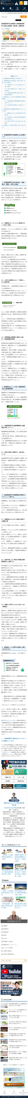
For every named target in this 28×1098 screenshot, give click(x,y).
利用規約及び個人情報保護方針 (23, 1093)
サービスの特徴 (10, 9)
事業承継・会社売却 (8, 941)
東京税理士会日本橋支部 (11, 808)
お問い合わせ (24, 9)
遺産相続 (5, 925)
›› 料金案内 (7, 781)
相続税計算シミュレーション (10, 944)
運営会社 (4, 1093)
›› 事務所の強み (20, 781)
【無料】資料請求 (7, 951)
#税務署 (7, 29)
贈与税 (4, 935)
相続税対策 (6, 932)
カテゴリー (3, 9)
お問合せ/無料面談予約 (8, 954)
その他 (4, 938)
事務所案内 (17, 9)
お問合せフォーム (6, 752)
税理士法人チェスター (7, 720)
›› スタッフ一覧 (20, 777)
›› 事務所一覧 (7, 777)
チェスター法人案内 (8, 947)
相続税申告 (6, 929)
